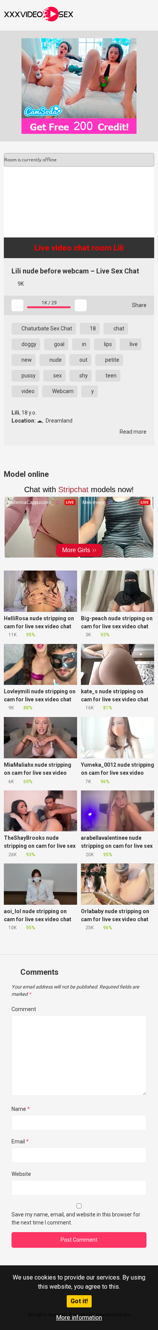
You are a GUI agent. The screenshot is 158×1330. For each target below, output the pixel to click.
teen (110, 375)
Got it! (79, 1301)
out (82, 360)
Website (21, 1174)
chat (118, 328)
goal (58, 344)
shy (83, 375)
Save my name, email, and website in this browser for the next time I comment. (76, 1218)
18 (92, 328)
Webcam (62, 391)
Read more (132, 432)
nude (55, 360)
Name (21, 1109)
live (133, 344)
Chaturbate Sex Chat (46, 328)
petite (111, 360)
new (26, 360)
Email (20, 1141)
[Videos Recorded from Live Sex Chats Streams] (38, 15)
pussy (28, 375)
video (27, 391)
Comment (24, 1009)
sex (57, 375)
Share (138, 305)
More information (79, 1317)
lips (107, 344)
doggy (28, 344)
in (83, 344)
